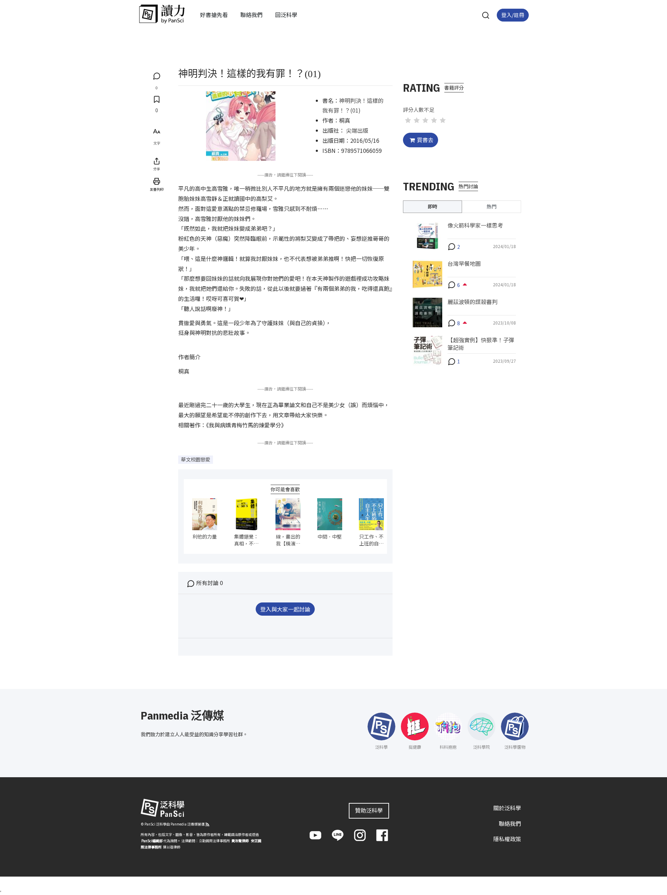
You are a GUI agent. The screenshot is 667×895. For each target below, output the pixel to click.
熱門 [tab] (491, 206)
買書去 (425, 140)
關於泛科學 (507, 808)
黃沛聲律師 (240, 840)
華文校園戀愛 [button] (195, 459)
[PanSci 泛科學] (162, 14)
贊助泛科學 (369, 810)
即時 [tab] (432, 206)
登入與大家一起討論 (285, 609)
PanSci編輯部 (152, 840)
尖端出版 (357, 130)
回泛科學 (286, 14)
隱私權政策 (507, 839)
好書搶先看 (214, 14)
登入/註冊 (512, 14)
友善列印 (157, 189)
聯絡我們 (251, 14)
